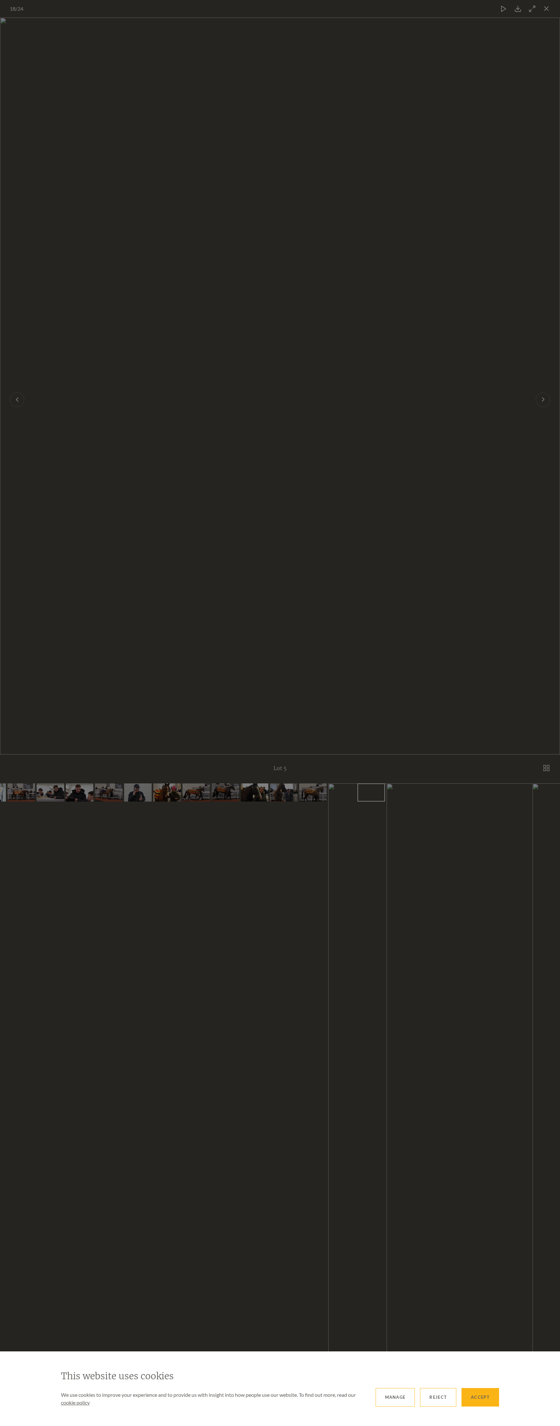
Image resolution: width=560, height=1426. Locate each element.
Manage (395, 1397)
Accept (480, 1397)
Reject (438, 1397)
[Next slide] (543, 399)
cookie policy (75, 1402)
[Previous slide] (17, 399)
